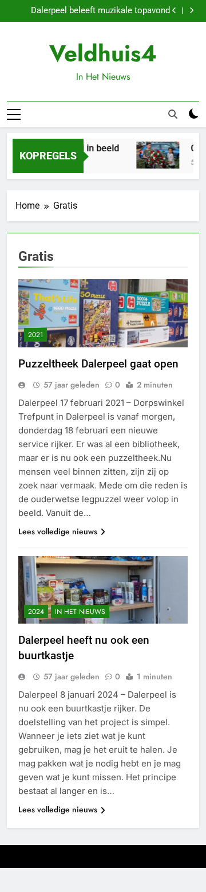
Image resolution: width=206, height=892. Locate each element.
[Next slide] (191, 10)
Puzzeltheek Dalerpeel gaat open (98, 363)
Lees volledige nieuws (57, 531)
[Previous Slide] (174, 10)
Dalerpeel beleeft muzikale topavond (100, 10)
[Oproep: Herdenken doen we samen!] (155, 155)
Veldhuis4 (103, 53)
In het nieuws (80, 612)
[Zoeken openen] (172, 114)
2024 (36, 612)
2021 (35, 335)
